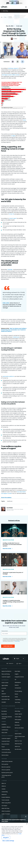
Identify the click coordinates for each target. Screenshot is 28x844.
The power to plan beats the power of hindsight (13, 573)
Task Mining (17, 699)
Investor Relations (6, 797)
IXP (15, 679)
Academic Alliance (6, 727)
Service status (5, 755)
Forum (3, 746)
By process (4, 714)
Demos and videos (19, 728)
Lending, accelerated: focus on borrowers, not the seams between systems (12, 544)
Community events (6, 752)
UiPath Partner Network (7, 761)
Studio (16, 696)
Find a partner (5, 764)
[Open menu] (26, 7)
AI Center (4, 688)
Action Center (5, 682)
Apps (3, 691)
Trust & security (5, 800)
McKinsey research (13, 68)
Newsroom (4, 794)
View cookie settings (8, 841)
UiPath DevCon (18, 743)
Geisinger (10, 269)
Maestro (17, 685)
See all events (18, 749)
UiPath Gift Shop (5, 808)
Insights (16, 674)
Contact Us (11, 663)
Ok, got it (6, 837)
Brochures (17, 725)
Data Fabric (17, 671)
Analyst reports (18, 714)
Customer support (6, 677)
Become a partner (6, 767)
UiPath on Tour (18, 741)
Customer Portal (5, 741)
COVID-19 (11, 214)
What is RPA (4, 732)
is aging (13, 135)
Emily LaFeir (6, 303)
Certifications (5, 730)
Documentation (5, 744)
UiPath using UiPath (6, 802)
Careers (3, 789)
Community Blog (6, 749)
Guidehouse (16, 337)
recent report (13, 218)
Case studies (18, 716)
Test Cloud (17, 702)
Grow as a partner (6, 769)
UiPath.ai (4, 786)
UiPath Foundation (6, 811)
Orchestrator (18, 688)
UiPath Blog (17, 711)
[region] (14, 833)
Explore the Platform (6, 671)
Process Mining (18, 691)
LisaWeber (15, 38)
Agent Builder (5, 685)
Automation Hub (5, 696)
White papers (18, 719)
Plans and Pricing (6, 674)
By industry (4, 711)
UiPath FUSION (18, 733)
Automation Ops (6, 699)
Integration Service (19, 677)
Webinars (17, 722)
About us (4, 783)
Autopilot (4, 702)
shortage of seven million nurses (10, 75)
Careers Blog (5, 791)
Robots (16, 694)
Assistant (4, 693)
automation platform (8, 376)
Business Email (4, 631)
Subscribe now (7, 646)
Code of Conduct (6, 814)
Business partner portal (7, 772)
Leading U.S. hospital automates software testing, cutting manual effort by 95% (13, 602)
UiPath (17, 746)
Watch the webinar (6, 497)
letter (24, 120)
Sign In (19, 663)
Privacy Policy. (17, 641)
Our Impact (4, 805)
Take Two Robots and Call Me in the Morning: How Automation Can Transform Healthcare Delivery (13, 330)
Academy (4, 724)
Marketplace (18, 682)
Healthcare (9, 501)
